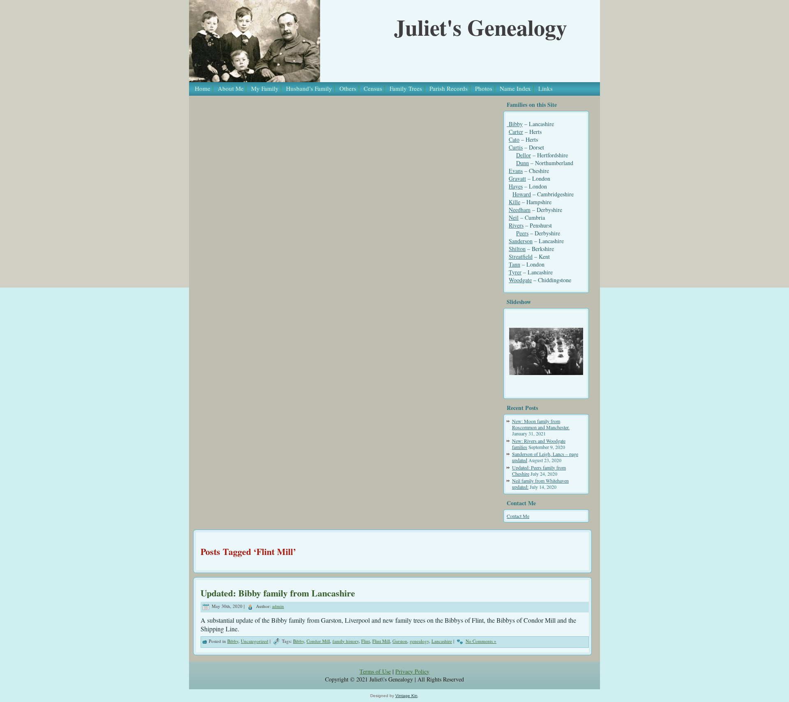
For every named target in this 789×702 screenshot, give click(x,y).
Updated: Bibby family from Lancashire (278, 593)
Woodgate (520, 280)
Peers (522, 233)
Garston (399, 641)
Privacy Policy (412, 671)
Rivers (516, 225)
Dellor (523, 155)
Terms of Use (375, 671)
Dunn (522, 163)
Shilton (517, 249)
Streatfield (521, 256)
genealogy (419, 641)
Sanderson (521, 241)
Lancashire (441, 641)
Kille (514, 202)
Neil (514, 217)
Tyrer (515, 272)
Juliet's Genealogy (480, 27)
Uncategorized (254, 641)
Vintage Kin (406, 695)
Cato (514, 139)
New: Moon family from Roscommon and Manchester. (541, 424)
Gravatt (517, 178)
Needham (520, 210)
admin (278, 606)
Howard (521, 194)
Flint (365, 641)
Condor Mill (318, 641)
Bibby (515, 124)
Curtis (516, 147)
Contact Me (518, 516)
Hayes (516, 186)
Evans (516, 171)
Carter (516, 132)
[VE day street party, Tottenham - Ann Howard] (546, 351)
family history (345, 641)
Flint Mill (381, 641)
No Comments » (481, 641)
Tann (514, 264)
